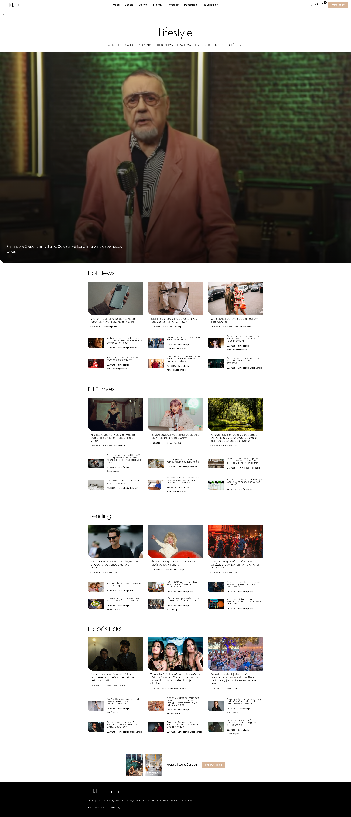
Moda (116, 5)
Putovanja (144, 45)
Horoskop (173, 5)
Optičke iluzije (236, 45)
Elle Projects (94, 801)
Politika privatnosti (96, 808)
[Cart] (323, 5)
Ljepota (129, 5)
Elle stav (157, 5)
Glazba (219, 45)
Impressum (115, 808)
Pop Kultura (114, 45)
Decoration (190, 5)
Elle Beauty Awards (113, 801)
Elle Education (210, 5)
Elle (5, 15)
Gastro (129, 45)
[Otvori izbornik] (5, 5)
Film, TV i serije (203, 45)
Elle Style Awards (135, 801)
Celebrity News (164, 45)
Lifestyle (143, 5)
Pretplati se (338, 5)
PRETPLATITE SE (213, 765)
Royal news (184, 45)
